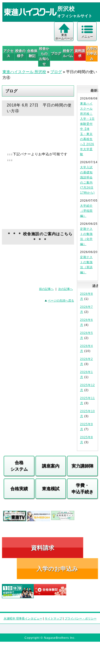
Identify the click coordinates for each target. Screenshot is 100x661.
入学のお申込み (57, 568)
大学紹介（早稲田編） (86, 211)
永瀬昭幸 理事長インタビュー (23, 618)
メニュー (87, 36)
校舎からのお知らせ (44, 56)
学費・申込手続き (82, 488)
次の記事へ (65, 289)
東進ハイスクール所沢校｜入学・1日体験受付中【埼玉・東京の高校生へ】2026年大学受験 (87, 129)
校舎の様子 (20, 53)
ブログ (56, 53)
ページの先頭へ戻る (61, 300)
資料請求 (80, 53)
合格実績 (19, 488)
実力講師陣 (82, 466)
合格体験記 (32, 53)
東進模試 (50, 488)
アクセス (8, 53)
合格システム (19, 465)
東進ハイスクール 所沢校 (24, 72)
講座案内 (50, 466)
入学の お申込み (92, 54)
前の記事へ (46, 289)
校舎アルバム (68, 53)
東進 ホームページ (64, 36)
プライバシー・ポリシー (81, 618)
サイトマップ (53, 618)
